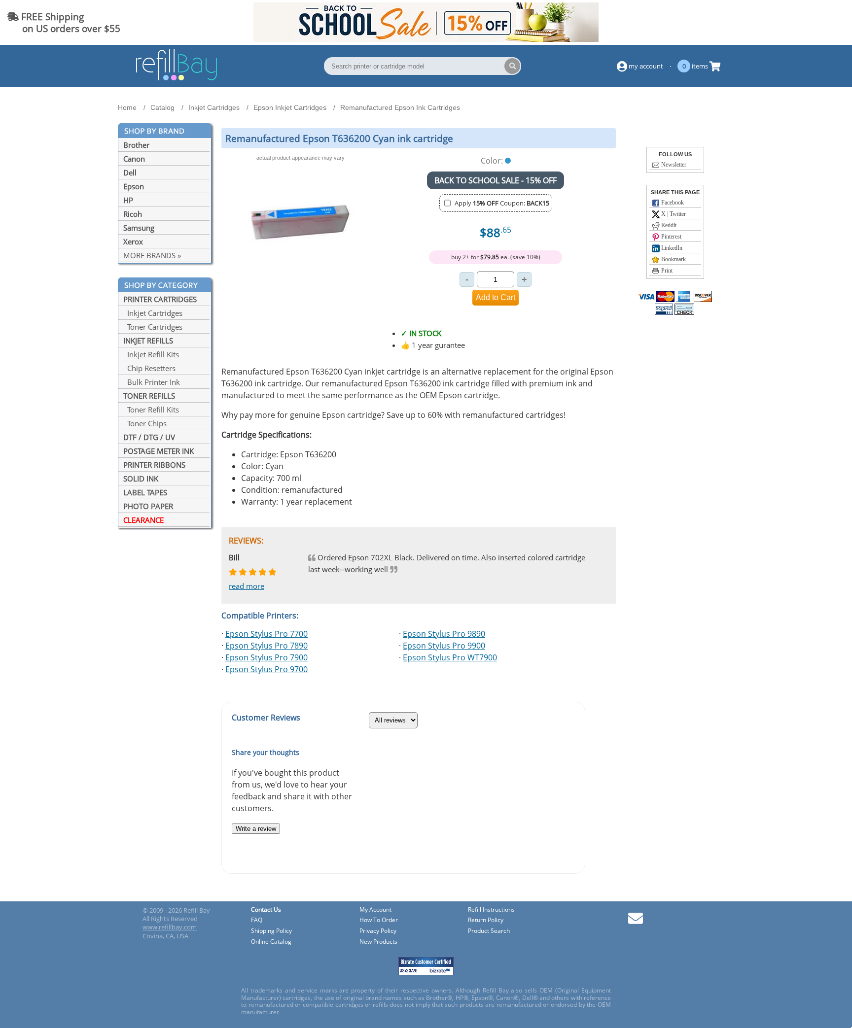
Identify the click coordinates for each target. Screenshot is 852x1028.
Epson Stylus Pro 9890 (444, 633)
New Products (378, 942)
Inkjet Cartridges (152, 313)
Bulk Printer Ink (151, 382)
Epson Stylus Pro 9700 (266, 669)
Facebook (672, 202)
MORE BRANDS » (152, 255)
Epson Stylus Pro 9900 (444, 645)
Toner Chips (145, 423)
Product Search (489, 931)
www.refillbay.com (169, 927)
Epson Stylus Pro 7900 (266, 657)
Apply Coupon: (502, 203)
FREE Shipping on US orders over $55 (63, 22)
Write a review (256, 828)
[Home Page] (176, 78)
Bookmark (673, 259)
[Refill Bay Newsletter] (635, 922)
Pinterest (670, 236)
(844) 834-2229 (809, 22)
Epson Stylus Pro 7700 (266, 633)
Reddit (668, 225)
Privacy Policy (377, 931)
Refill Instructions (491, 910)
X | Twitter (673, 213)
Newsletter (673, 164)
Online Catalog (271, 942)
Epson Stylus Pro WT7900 (450, 657)
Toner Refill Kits (151, 409)
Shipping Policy (271, 931)
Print (666, 270)
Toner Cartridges (152, 327)
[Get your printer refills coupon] (426, 39)
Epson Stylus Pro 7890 (266, 645)
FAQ (256, 920)
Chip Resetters (149, 368)
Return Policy (485, 920)
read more (246, 586)
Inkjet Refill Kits (151, 354)
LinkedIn (671, 247)
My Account (375, 910)
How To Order (378, 920)
